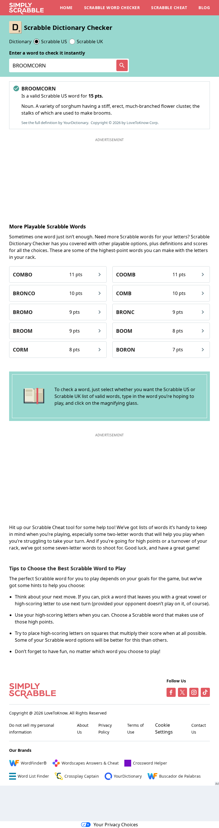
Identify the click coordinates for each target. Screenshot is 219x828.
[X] (182, 692)
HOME (66, 7)
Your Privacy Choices (116, 824)
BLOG (204, 7)
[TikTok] (205, 692)
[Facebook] (171, 692)
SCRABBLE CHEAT (169, 7)
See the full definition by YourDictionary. (55, 122)
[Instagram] (193, 692)
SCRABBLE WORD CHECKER (112, 7)
